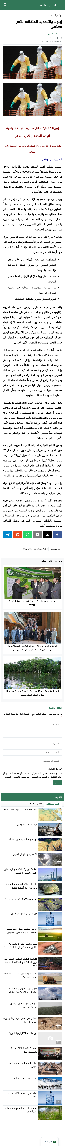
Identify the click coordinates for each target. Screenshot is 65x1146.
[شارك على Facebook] (57, 534)
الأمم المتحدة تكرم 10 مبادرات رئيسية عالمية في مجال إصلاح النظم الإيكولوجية (33, 693)
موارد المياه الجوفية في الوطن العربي (22, 1065)
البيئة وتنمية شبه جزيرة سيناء (23, 839)
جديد (50, 15)
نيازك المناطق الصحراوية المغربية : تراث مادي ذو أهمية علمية (21, 886)
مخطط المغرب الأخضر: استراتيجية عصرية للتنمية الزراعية (32, 603)
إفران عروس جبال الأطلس (25, 1078)
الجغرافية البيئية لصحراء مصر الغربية (20, 810)
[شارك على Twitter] (47, 534)
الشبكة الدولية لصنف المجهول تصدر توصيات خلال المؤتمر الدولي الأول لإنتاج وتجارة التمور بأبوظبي (32, 648)
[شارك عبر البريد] (37, 534)
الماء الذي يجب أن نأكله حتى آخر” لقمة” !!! (21, 1095)
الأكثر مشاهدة (52, 804)
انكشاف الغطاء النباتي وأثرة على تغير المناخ (21, 1110)
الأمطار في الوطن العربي (25, 854)
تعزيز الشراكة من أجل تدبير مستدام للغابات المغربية (20, 975)
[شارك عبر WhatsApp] (27, 534)
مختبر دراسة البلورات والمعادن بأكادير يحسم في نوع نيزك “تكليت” (20, 945)
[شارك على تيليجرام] (8, 534)
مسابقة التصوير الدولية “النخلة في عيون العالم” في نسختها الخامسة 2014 (20, 962)
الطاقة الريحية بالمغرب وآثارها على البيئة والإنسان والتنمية (20, 871)
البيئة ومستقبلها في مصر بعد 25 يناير (21, 901)
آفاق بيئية (48, 5)
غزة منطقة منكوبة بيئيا (26, 824)
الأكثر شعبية (36, 804)
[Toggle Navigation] (60, 5)
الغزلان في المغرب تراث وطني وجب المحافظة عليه (20, 1020)
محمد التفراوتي (55, 34)
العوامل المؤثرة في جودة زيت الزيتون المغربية (23, 1005)
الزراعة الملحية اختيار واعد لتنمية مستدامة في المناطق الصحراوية (21, 931)
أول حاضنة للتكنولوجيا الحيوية (23, 1033)
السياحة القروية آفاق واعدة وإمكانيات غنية (24, 1050)
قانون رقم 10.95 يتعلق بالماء (23, 914)
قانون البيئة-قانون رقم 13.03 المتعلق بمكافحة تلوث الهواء (23, 990)
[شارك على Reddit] (18, 534)
